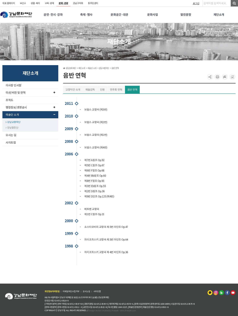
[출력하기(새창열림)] (217, 76)
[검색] (234, 3)
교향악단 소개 (73, 89)
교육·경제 (49, 3)
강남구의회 (78, 3)
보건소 (23, 3)
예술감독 (90, 89)
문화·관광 (63, 3)
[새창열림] (210, 292)
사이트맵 (11, 142)
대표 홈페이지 (8, 3)
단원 (102, 89)
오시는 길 (11, 135)
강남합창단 (12, 127)
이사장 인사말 (13, 85)
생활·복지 (35, 3)
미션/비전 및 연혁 (15, 92)
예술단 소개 (12, 115)
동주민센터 (93, 3)
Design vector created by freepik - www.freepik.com (112, 310)
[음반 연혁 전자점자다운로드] (232, 76)
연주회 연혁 (116, 89)
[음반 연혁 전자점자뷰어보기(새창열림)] (225, 76)
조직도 (9, 100)
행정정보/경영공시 (16, 107)
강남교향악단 (13, 122)
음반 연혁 (132, 89)
